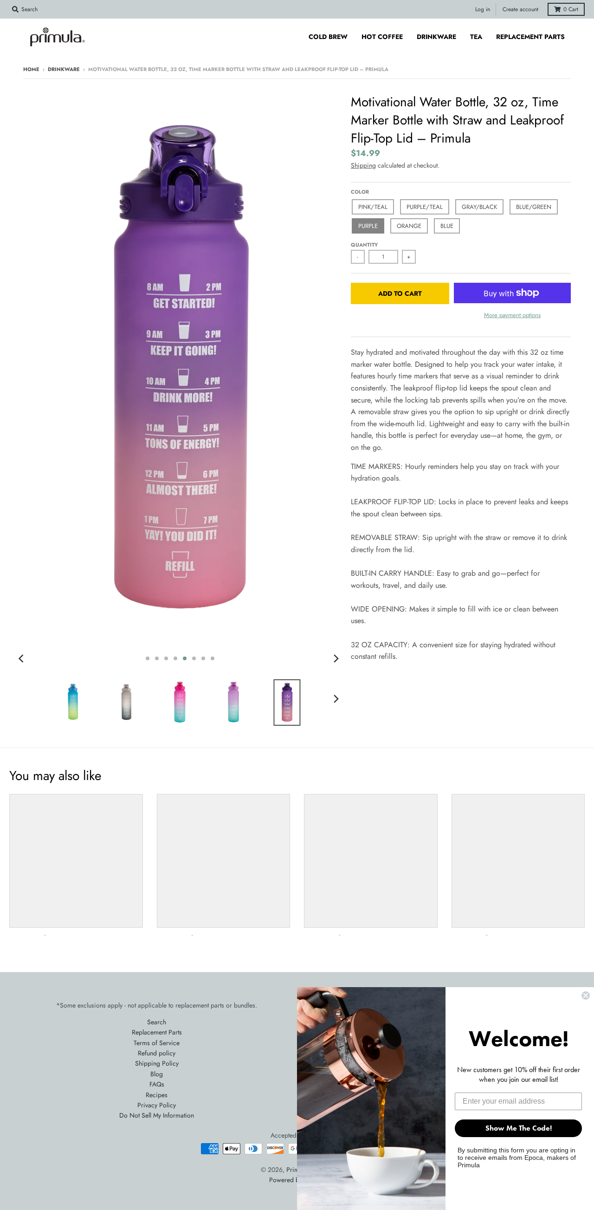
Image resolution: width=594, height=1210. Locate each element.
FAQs (156, 1084)
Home (31, 69)
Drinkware (64, 69)
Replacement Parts (157, 1032)
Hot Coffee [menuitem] (382, 36)
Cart (570, 9)
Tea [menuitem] (476, 36)
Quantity (364, 244)
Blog (156, 1074)
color (360, 191)
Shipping (363, 165)
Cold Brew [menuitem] (328, 36)
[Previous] (22, 658)
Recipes (157, 1094)
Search (156, 1022)
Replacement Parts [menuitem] (530, 36)
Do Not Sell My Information (156, 1115)
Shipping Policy (157, 1063)
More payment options (512, 315)
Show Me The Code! (518, 1128)
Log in (482, 9)
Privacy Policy (156, 1105)
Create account (520, 9)
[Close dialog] (585, 995)
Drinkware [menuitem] (436, 36)
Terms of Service (157, 1042)
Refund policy (156, 1053)
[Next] (336, 658)
